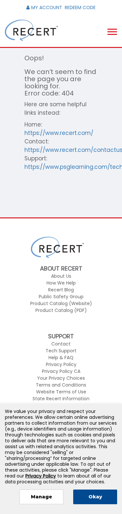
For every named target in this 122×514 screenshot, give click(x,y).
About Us (61, 276)
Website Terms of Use (61, 392)
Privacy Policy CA (61, 371)
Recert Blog (61, 289)
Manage (41, 497)
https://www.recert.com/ (58, 133)
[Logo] (31, 30)
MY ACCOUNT (46, 7)
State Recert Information (61, 398)
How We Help (61, 283)
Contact (61, 344)
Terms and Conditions (61, 385)
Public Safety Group (61, 296)
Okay (95, 497)
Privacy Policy (61, 364)
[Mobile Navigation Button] (112, 31)
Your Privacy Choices (61, 378)
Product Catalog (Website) (61, 303)
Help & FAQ (61, 357)
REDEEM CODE (80, 7)
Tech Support (61, 350)
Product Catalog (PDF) (61, 310)
